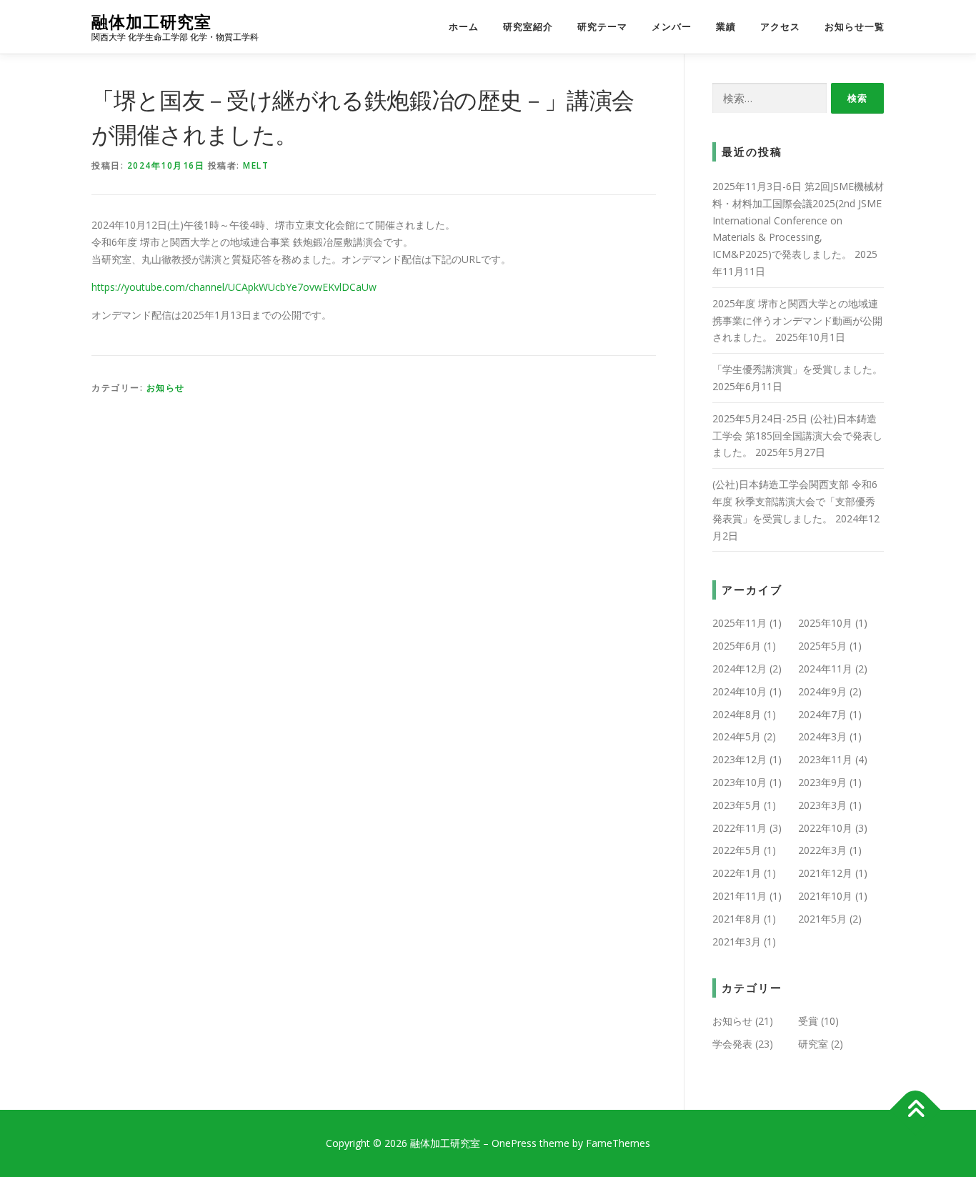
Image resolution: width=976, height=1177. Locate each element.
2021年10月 (825, 896)
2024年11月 (825, 668)
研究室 (813, 1044)
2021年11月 (739, 896)
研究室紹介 (528, 26)
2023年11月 (825, 759)
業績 (726, 26)
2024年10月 (739, 691)
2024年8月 (736, 714)
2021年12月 (825, 873)
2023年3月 (822, 805)
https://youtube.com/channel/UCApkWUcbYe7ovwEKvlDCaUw (234, 287)
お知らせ (165, 388)
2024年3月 (822, 736)
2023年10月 (739, 782)
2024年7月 (822, 714)
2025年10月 (825, 623)
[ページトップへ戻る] (915, 1110)
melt (256, 165)
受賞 (808, 1021)
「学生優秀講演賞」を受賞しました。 (797, 369)
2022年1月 (736, 873)
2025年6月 (736, 645)
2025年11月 (739, 623)
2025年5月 (822, 645)
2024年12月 (739, 668)
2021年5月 (822, 918)
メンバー (672, 26)
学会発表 (732, 1044)
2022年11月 (739, 828)
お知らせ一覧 (855, 26)
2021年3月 (736, 941)
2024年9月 (822, 691)
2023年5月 (736, 805)
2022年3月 (822, 850)
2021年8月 (736, 918)
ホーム (464, 26)
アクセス (780, 26)
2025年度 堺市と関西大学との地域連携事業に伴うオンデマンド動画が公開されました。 (797, 320)
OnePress (514, 1143)
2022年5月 (736, 850)
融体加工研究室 (151, 21)
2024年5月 (736, 736)
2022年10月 (825, 828)
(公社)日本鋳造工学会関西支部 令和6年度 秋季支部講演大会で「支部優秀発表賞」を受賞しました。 (794, 501)
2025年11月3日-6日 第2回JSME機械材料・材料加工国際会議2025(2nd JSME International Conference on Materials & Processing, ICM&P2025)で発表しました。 (798, 220)
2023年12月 (739, 759)
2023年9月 (822, 782)
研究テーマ (602, 26)
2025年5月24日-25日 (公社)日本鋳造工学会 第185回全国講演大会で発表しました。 (797, 436)
